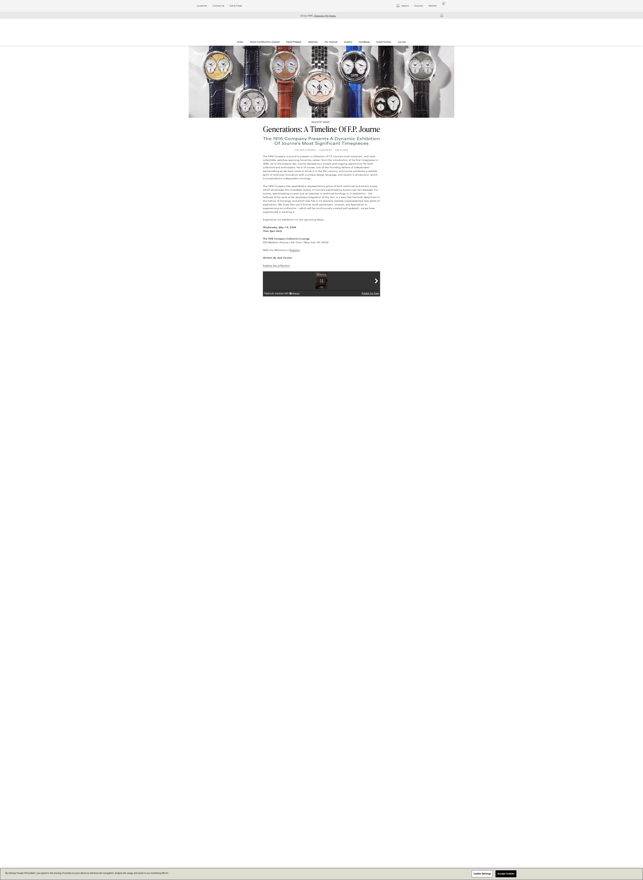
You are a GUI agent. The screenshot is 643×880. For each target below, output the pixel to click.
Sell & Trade (236, 6)
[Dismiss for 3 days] (441, 15)
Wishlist (432, 6)
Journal (402, 42)
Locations (202, 6)
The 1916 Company (305, 150)
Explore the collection (276, 265)
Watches (313, 42)
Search (405, 6)
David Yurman (383, 42)
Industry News (320, 122)
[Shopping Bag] (444, 6)
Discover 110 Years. (325, 15)
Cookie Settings (482, 873)
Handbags (364, 42)
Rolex (240, 42)
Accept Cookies (505, 873)
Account (418, 6)
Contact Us (218, 6)
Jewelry (348, 42)
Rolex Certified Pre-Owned (265, 42)
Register (295, 250)
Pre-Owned (331, 42)
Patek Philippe (294, 42)
